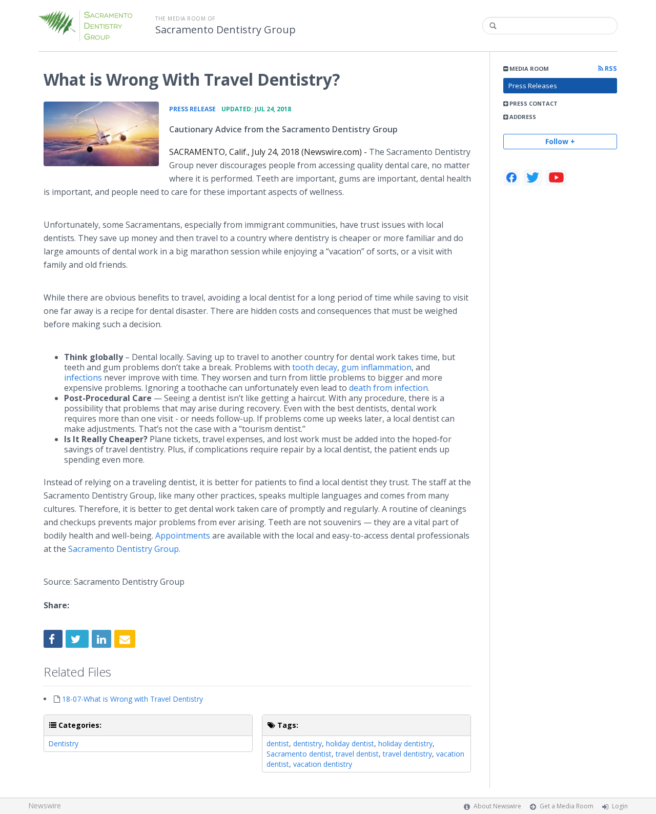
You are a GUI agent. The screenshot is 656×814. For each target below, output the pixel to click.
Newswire (44, 805)
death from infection (388, 387)
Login (620, 806)
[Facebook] (511, 177)
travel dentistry (407, 754)
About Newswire (497, 806)
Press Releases (532, 85)
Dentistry (63, 743)
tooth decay (314, 367)
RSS (610, 68)
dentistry (307, 743)
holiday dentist (350, 743)
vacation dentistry (322, 764)
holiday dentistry (405, 743)
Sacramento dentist (299, 754)
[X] (532, 177)
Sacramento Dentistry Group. (124, 548)
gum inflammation (376, 367)
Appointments (182, 535)
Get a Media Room (566, 806)
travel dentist (357, 754)
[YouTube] (556, 177)
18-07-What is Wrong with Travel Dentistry (132, 699)
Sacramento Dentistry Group (225, 29)
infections (83, 377)
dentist (277, 743)
